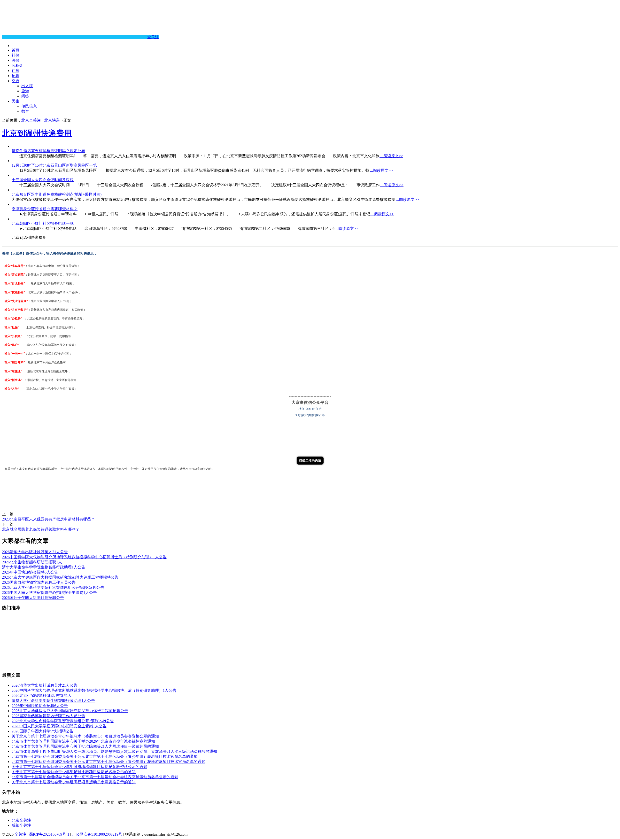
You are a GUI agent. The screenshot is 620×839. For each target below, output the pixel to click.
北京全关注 (31, 120)
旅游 (25, 91)
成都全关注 (21, 825)
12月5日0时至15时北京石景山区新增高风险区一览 (54, 165)
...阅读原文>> (391, 156)
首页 (15, 50)
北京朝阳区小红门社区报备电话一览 (43, 223)
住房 (15, 71)
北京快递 (52, 120)
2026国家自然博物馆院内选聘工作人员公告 (39, 582)
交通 (15, 81)
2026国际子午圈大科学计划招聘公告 (33, 598)
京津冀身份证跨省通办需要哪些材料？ (45, 209)
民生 (15, 101)
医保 (15, 60)
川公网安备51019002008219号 (97, 834)
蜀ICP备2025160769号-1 (49, 834)
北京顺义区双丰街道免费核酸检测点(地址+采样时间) (56, 194)
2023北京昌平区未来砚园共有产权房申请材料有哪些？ (48, 519)
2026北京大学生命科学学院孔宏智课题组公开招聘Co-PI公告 (53, 587)
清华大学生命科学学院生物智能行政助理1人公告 (43, 567)
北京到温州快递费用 (37, 133)
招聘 (15, 76)
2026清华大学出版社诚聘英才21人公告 (35, 552)
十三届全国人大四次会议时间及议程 (43, 180)
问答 (25, 96)
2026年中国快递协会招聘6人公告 (30, 572)
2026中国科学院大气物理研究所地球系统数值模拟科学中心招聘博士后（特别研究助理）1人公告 (84, 557)
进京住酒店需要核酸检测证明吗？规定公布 (48, 151)
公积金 (17, 65)
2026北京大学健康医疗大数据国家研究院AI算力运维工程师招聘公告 (60, 577)
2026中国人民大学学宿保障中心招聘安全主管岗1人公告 (49, 592)
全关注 (153, 37)
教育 (25, 111)
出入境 (27, 86)
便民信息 (29, 106)
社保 (15, 55)
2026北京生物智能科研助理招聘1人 (32, 562)
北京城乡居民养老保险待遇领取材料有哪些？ (40, 529)
